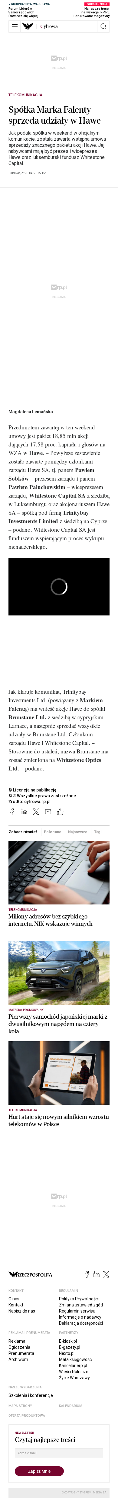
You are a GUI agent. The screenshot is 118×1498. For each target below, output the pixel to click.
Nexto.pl (66, 1353)
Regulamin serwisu (77, 1311)
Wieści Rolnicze (73, 1371)
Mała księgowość (75, 1359)
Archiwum (18, 1359)
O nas (13, 1298)
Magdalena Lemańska (30, 411)
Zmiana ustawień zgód (81, 1304)
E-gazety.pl (69, 1347)
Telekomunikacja (25, 95)
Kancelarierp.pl (73, 1365)
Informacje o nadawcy (80, 1317)
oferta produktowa (26, 1416)
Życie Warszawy (74, 1377)
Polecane (52, 832)
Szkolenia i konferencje (30, 1395)
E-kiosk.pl (68, 1341)
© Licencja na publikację (32, 790)
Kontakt (15, 1304)
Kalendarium (70, 1406)
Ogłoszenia (19, 1347)
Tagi (98, 832)
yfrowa (49, 26)
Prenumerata (21, 1353)
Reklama (16, 1341)
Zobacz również (22, 832)
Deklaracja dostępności (81, 1323)
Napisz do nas (21, 1311)
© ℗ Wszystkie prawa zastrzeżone (42, 795)
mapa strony (20, 1406)
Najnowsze (77, 832)
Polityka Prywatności (79, 1298)
